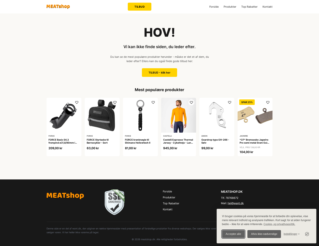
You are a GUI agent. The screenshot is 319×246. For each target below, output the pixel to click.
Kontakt (267, 6)
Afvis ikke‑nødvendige (264, 234)
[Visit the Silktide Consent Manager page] (307, 234)
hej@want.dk (236, 203)
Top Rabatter (249, 6)
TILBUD (139, 6)
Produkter (230, 6)
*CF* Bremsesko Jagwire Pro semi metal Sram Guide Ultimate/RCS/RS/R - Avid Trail (255, 144)
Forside (214, 6)
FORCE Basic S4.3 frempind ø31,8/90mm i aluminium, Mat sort (62, 142)
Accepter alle (233, 234)
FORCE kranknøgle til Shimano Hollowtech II (137, 141)
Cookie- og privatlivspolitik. (279, 224)
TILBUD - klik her (159, 72)
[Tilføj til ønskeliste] (77, 102)
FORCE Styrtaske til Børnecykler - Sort (98, 141)
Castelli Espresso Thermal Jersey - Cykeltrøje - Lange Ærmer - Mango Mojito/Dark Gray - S (178, 144)
